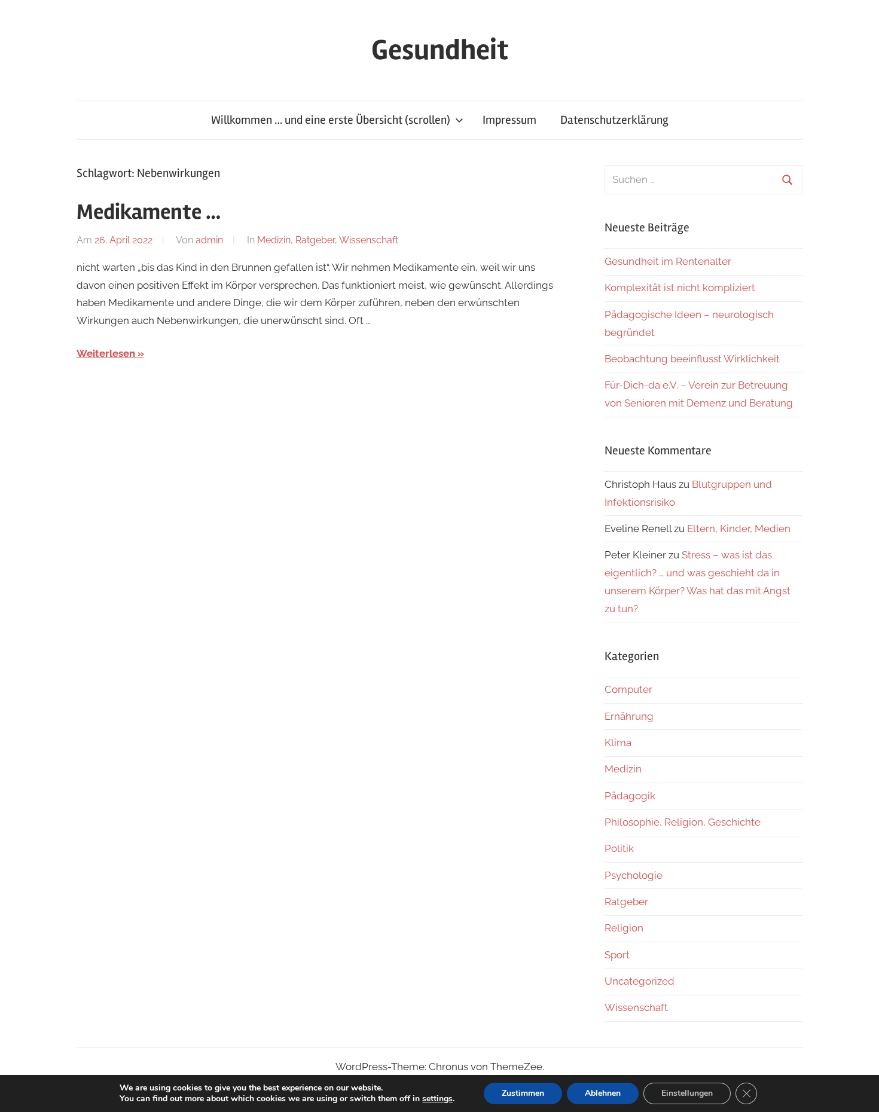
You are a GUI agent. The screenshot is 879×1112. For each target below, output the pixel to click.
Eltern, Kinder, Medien (739, 528)
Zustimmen (523, 1093)
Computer (628, 689)
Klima (618, 743)
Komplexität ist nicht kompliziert (680, 288)
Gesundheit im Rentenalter (668, 261)
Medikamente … (149, 212)
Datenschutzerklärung (614, 119)
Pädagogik (630, 796)
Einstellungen (687, 1093)
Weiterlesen (106, 353)
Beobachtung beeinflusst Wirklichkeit (692, 359)
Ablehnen (603, 1093)
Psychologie (634, 875)
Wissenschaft (368, 240)
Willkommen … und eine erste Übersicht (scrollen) (330, 119)
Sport (617, 955)
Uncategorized (639, 981)
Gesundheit (439, 50)
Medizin (274, 240)
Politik (619, 848)
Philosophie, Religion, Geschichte (683, 822)
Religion (624, 928)
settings (437, 1098)
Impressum (509, 119)
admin (209, 240)
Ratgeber (315, 240)
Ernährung (629, 716)
